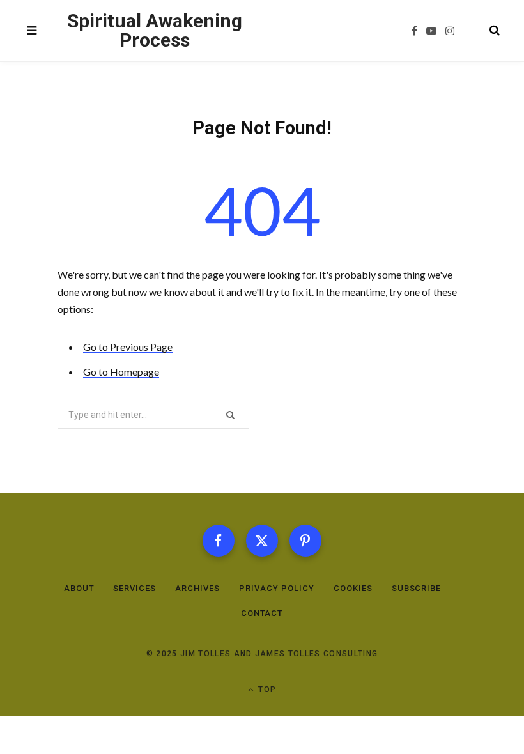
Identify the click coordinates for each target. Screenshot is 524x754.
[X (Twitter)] (262, 541)
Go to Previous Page (128, 347)
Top (266, 689)
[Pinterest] (305, 541)
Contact (262, 613)
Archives (197, 588)
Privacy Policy (276, 588)
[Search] (489, 30)
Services (134, 588)
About (79, 588)
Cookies (353, 588)
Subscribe (417, 588)
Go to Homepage (121, 371)
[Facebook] (219, 541)
